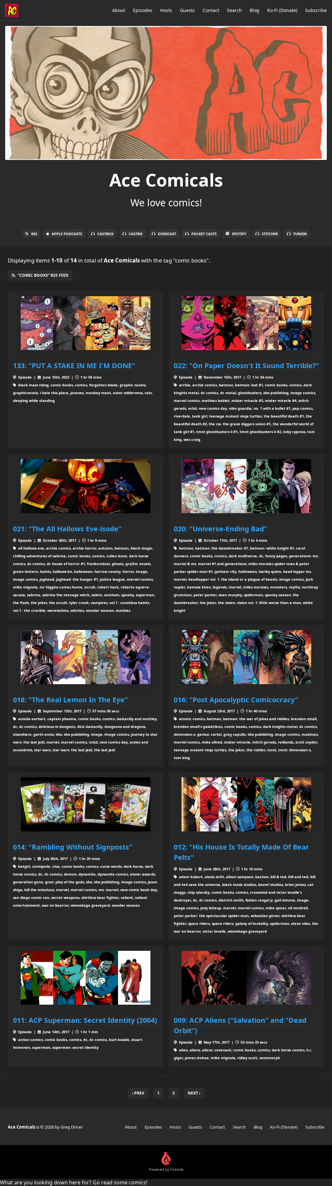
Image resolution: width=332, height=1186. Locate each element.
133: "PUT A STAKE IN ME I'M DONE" (74, 365)
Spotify (239, 233)
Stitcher (270, 233)
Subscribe (316, 10)
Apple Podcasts (67, 233)
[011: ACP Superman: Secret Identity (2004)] (85, 978)
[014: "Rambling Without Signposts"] (85, 804)
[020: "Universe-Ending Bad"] (246, 486)
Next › (194, 1093)
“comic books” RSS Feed (43, 275)
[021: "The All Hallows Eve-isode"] (85, 486)
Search (234, 10)
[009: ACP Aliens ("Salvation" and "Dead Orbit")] (246, 978)
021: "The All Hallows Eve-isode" (67, 528)
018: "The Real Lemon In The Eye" (70, 699)
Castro (136, 233)
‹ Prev (138, 1093)
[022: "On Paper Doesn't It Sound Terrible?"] (246, 323)
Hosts (166, 10)
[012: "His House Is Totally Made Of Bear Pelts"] (246, 804)
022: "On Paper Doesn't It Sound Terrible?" (246, 365)
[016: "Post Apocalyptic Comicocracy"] (246, 657)
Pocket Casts (204, 233)
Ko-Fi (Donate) (282, 10)
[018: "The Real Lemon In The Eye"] (85, 657)
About (118, 10)
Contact (211, 10)
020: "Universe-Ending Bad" (220, 528)
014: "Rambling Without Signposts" (72, 847)
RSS (34, 233)
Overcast (167, 233)
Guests (187, 10)
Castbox (105, 233)
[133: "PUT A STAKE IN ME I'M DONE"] (85, 323)
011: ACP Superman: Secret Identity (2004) (85, 1020)
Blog (254, 10)
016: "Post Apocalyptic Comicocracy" (236, 699)
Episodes (142, 10)
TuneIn (300, 233)
